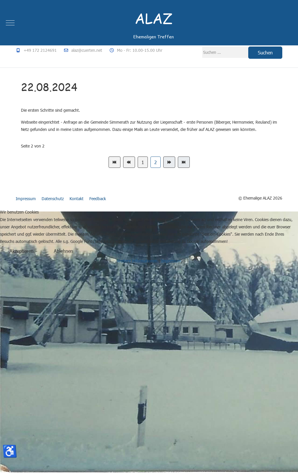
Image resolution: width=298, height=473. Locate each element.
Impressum (171, 261)
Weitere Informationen (137, 261)
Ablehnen (63, 251)
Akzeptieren (21, 251)
